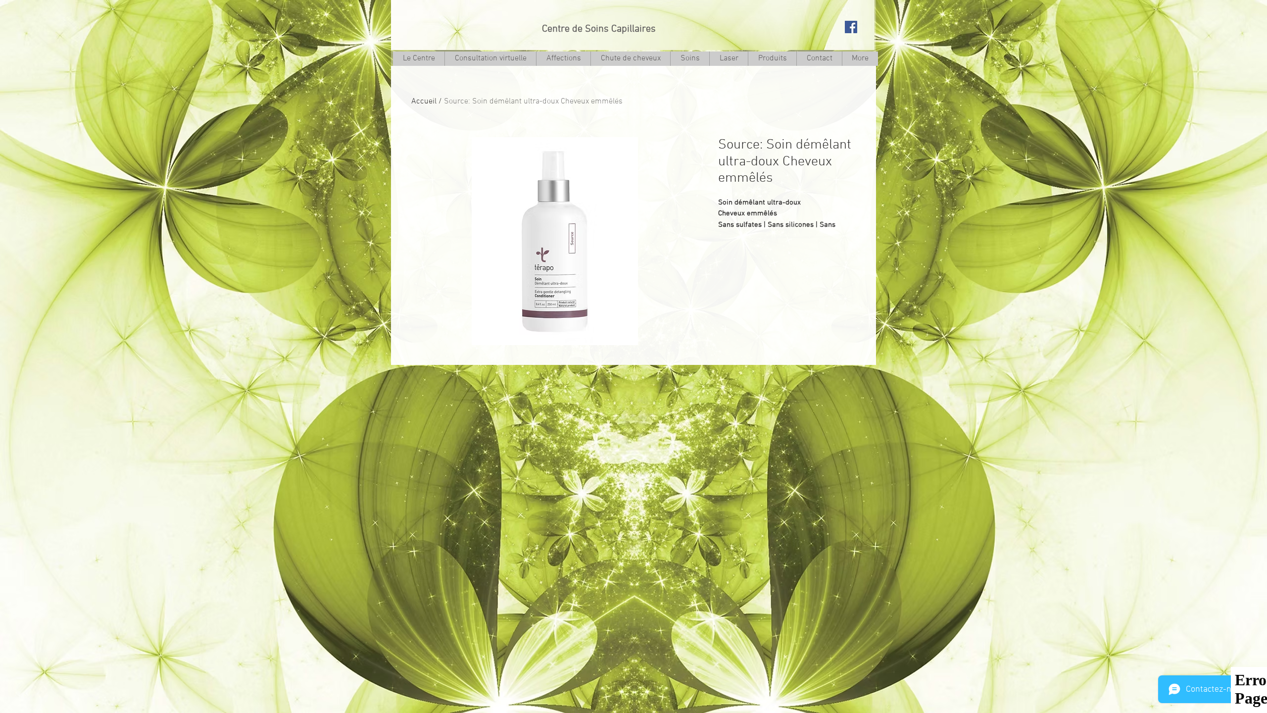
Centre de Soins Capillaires (599, 29)
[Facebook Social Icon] (851, 27)
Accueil (424, 101)
